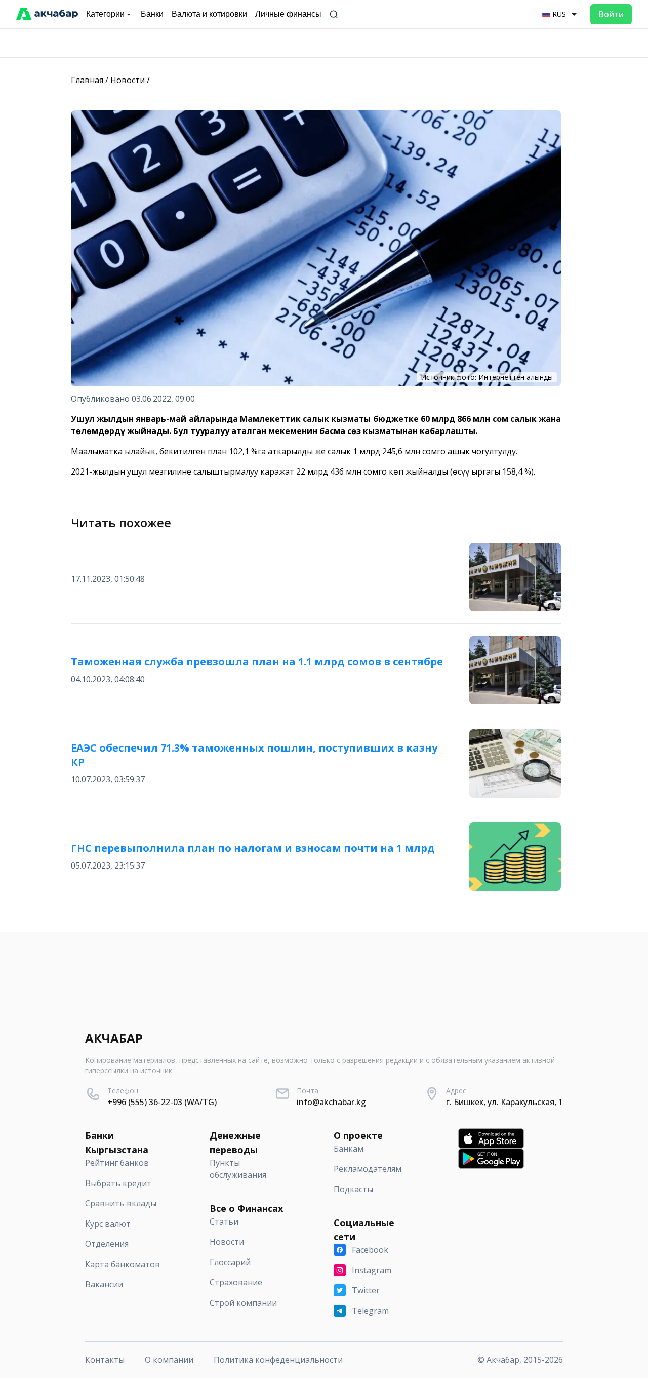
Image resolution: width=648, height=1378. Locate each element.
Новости (127, 80)
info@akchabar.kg (331, 1102)
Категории (105, 14)
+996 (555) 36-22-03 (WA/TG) (162, 1102)
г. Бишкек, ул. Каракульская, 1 (504, 1102)
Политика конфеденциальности (278, 1359)
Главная (87, 80)
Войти (611, 14)
